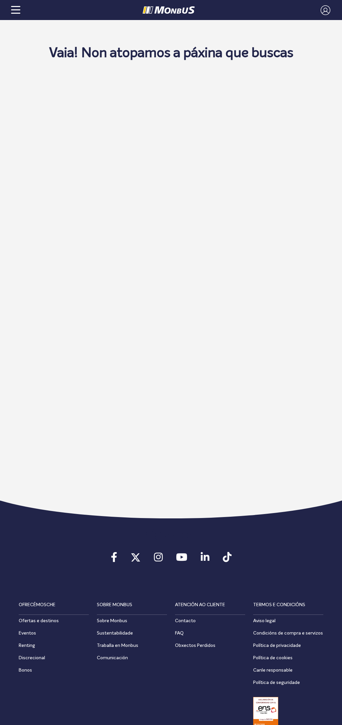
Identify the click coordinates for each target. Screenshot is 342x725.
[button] (323, 10)
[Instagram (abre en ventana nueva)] (158, 559)
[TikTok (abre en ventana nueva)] (227, 559)
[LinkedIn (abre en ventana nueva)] (205, 559)
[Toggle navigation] (16, 10)
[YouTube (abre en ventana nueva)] (181, 559)
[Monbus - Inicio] (169, 10)
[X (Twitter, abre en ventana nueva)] (135, 559)
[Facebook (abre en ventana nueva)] (114, 559)
